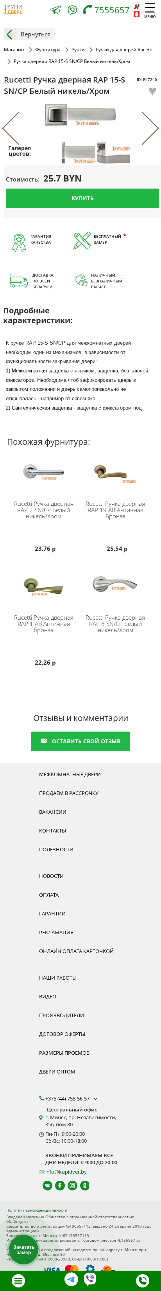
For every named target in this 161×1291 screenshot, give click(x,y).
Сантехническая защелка (42, 408)
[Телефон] (142, 1280)
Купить (83, 198)
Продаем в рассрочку (68, 793)
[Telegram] (55, 11)
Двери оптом (57, 1071)
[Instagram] (69, 1185)
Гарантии (52, 913)
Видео (47, 996)
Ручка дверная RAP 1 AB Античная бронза (43, 623)
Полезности (56, 849)
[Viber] (72, 11)
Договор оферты (62, 1033)
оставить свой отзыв (86, 741)
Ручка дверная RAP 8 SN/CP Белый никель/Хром (115, 623)
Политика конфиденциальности (36, 1210)
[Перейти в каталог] (18, 1280)
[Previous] (18, 128)
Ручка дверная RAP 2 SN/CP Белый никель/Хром (43, 509)
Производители (61, 1015)
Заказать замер (23, 1249)
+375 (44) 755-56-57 (68, 1098)
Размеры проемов (64, 1052)
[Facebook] (56, 1185)
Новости (51, 875)
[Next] (142, 128)
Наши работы (58, 977)
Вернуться (35, 34)
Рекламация (56, 932)
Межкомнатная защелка (40, 371)
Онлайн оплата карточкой (76, 951)
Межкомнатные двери (70, 774)
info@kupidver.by (66, 1171)
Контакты (52, 830)
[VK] (44, 1185)
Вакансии (52, 811)
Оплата (49, 894)
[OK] (81, 1185)
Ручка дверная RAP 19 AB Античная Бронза (115, 509)
